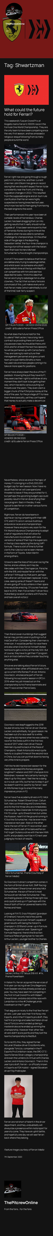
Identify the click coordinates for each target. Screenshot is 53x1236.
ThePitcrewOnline (15, 23)
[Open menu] (7, 31)
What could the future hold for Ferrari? (24, 111)
